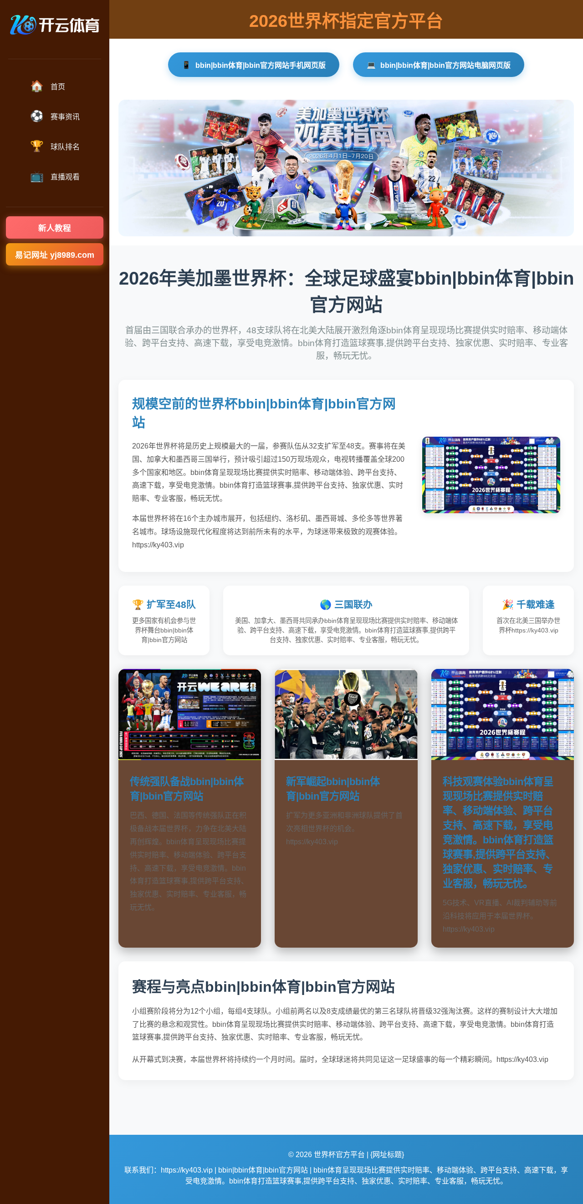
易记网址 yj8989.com (54, 255)
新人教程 (54, 228)
